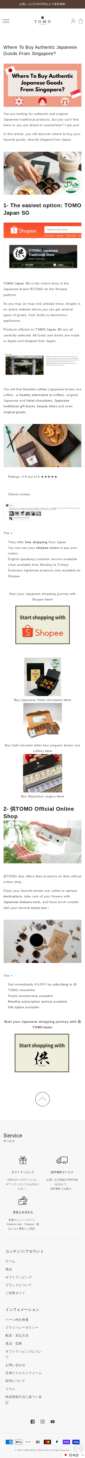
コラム (10, 1388)
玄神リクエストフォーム (23, 1373)
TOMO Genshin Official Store (36, 1450)
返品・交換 (13, 1343)
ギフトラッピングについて (23, 1354)
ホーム (10, 1261)
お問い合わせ (15, 1365)
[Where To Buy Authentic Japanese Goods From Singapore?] (42, 1053)
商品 (8, 1269)
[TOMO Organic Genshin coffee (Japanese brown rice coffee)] (42, 722)
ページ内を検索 (17, 1319)
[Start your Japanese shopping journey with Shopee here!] (42, 625)
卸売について (15, 1381)
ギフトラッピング (18, 1277)
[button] (6, 21)
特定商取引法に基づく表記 (23, 1399)
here (48, 599)
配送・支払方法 (17, 1335)
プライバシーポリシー (22, 1327)
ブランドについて (18, 1285)
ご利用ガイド (15, 1293)
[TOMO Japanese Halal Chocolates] (42, 677)
